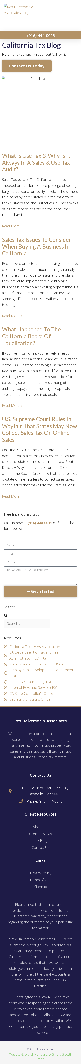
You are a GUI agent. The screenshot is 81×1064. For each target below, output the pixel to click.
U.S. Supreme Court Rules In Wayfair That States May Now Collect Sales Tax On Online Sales (39, 429)
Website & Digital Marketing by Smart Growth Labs (40, 1056)
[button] (71, 15)
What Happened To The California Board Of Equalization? (31, 336)
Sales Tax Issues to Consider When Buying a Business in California (36, 246)
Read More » (12, 226)
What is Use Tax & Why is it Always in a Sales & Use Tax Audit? (36, 162)
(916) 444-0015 (40, 522)
